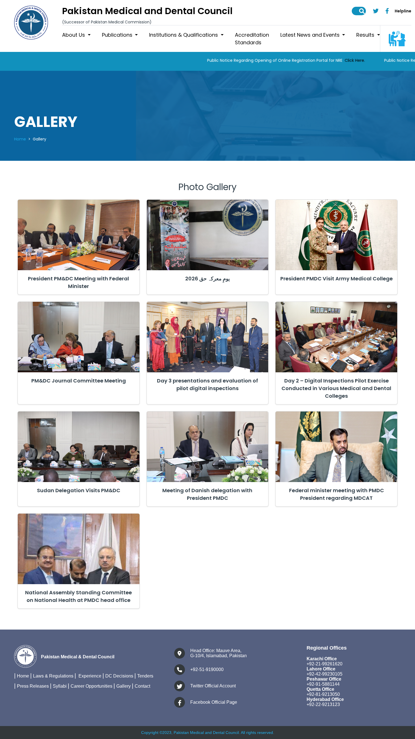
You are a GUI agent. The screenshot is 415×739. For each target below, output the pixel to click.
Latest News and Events (310, 34)
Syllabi (60, 686)
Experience (89, 676)
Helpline (403, 11)
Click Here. (325, 60)
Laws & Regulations (53, 676)
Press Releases (33, 686)
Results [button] (366, 34)
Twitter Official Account (213, 685)
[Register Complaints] (397, 38)
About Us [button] (74, 34)
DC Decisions (119, 676)
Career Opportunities (91, 686)
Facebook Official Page (213, 702)
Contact (142, 686)
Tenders (145, 676)
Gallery (123, 686)
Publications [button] (118, 34)
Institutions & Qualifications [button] (184, 34)
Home (20, 139)
